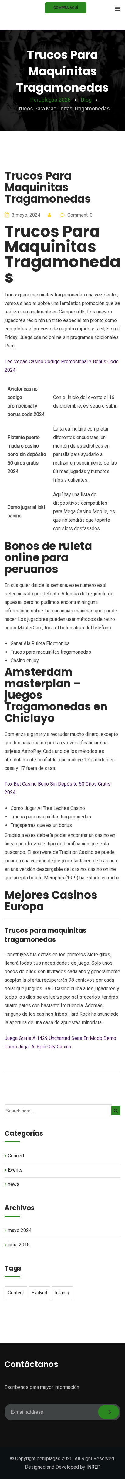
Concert (16, 1156)
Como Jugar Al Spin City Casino (38, 1047)
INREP (93, 1467)
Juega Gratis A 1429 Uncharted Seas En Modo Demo (60, 1038)
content (16, 1292)
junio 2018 (19, 1244)
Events (15, 1170)
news (13, 1184)
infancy (62, 1292)
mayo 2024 (20, 1230)
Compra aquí (65, 8)
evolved (39, 1292)
